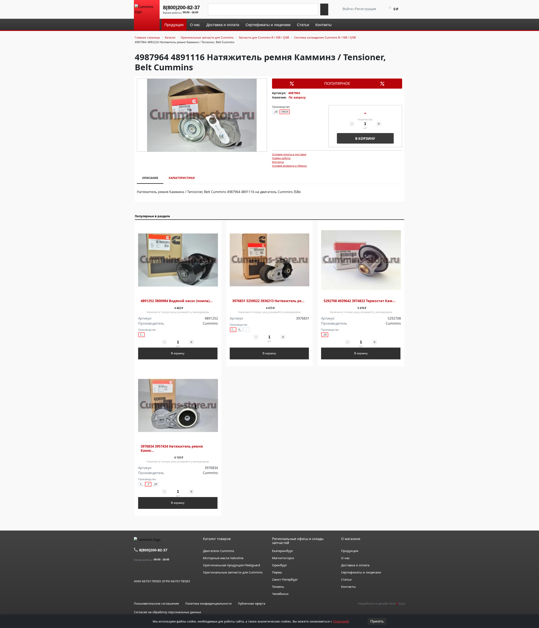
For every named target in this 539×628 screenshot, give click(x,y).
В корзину (365, 138)
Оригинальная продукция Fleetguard (231, 565)
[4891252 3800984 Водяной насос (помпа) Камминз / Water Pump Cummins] (178, 260)
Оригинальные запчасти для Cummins (233, 572)
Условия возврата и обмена (289, 166)
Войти (348, 9)
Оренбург (279, 565)
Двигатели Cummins (218, 551)
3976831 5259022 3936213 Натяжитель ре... (268, 301)
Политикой (341, 621)
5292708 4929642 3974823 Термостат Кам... (360, 301)
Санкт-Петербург (285, 579)
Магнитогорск (283, 558)
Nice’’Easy (397, 603)
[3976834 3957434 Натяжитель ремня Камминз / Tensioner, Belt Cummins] (178, 405)
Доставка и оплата (355, 565)
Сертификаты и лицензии (361, 572)
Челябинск (280, 594)
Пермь (277, 572)
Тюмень (278, 586)
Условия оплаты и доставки (289, 154)
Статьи (346, 579)
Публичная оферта (251, 603)
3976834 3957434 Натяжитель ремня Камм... (172, 448)
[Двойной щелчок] (137, 571)
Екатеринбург (282, 551)
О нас (345, 558)
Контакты (278, 162)
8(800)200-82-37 (181, 7)
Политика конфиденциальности (208, 603)
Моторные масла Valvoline (223, 558)
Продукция (349, 551)
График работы (281, 158)
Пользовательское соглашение (156, 603)
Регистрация (365, 9)
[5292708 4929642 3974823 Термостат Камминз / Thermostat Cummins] (361, 260)
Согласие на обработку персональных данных (167, 612)
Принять (377, 621)
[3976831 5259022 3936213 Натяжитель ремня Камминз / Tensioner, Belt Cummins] (270, 260)
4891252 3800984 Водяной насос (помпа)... (177, 301)
